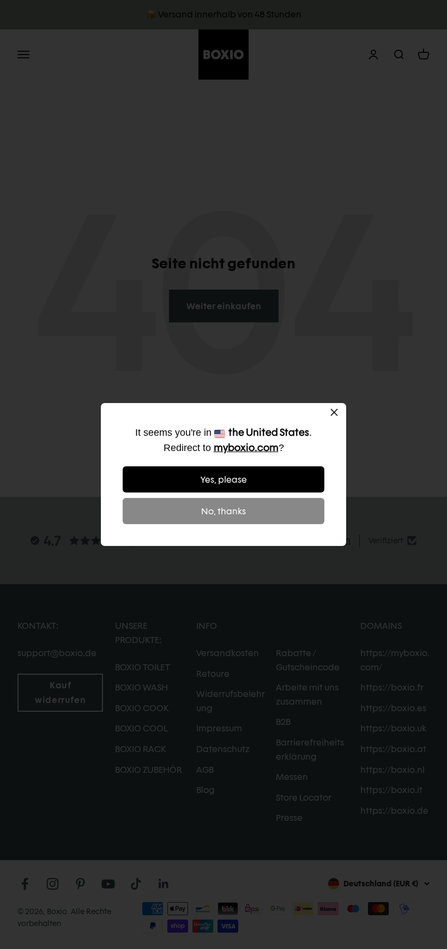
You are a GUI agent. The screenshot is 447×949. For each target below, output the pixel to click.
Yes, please (224, 479)
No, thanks (223, 511)
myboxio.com (246, 447)
